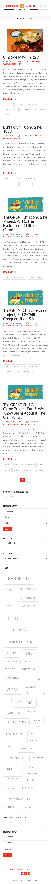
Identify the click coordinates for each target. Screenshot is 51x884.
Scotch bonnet (34, 773)
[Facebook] (22, 873)
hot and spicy (16, 722)
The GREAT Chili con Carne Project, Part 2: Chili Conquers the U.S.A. (25, 314)
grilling (24, 703)
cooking (12, 678)
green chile (39, 693)
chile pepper (16, 630)
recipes (13, 769)
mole (31, 277)
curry (12, 690)
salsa (7, 115)
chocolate (10, 668)
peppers (37, 757)
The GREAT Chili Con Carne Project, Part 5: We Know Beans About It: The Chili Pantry (24, 411)
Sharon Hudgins (12, 779)
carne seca (28, 179)
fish (27, 693)
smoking (31, 780)
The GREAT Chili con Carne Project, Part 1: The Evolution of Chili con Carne (25, 223)
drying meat (26, 184)
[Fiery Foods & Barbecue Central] (21, 6)
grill (7, 699)
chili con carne (11, 109)
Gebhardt (8, 371)
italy (33, 733)
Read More (9, 99)
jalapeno (34, 740)
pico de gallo (40, 109)
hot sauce (38, 720)
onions (17, 470)
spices (10, 788)
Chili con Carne (11, 237)
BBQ (9, 590)
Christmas (28, 669)
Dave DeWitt (32, 687)
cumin (40, 465)
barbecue (19, 578)
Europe (37, 61)
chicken (19, 105)
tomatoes (39, 470)
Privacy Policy (24, 869)
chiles (11, 653)
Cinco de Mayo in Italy (20, 57)
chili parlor (33, 366)
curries (33, 678)
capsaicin (28, 597)
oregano (27, 470)
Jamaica (9, 746)
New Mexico (15, 758)
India (36, 726)
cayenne (29, 606)
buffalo (16, 179)
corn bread (25, 109)
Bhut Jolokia (28, 589)
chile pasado (32, 105)
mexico (26, 748)
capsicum (11, 605)
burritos (8, 105)
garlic (7, 470)
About (12, 869)
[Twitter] (25, 873)
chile (13, 618)
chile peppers (21, 642)
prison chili (21, 371)
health (31, 711)
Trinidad (9, 807)
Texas (40, 277)
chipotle (27, 662)
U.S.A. (39, 136)
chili (6, 277)
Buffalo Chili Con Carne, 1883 (22, 129)
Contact (38, 869)
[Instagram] (29, 873)
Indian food (14, 734)
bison (7, 179)
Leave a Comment (13, 64)
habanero (13, 713)
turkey (26, 808)
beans (7, 465)
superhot (28, 788)
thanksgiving (18, 798)
